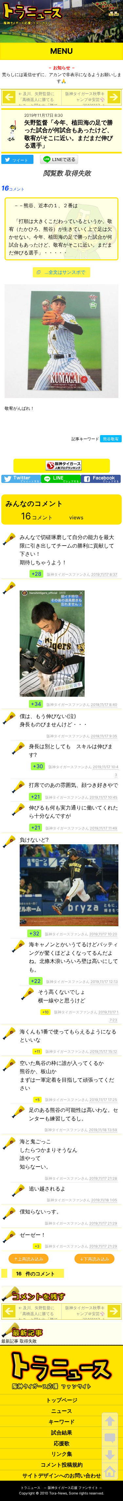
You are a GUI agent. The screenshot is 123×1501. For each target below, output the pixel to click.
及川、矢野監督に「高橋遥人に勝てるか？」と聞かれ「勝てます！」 (38, 102)
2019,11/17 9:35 (104, 736)
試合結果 (61, 1432)
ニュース (61, 1411)
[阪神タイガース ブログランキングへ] (64, 463)
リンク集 (61, 1454)
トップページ (61, 1400)
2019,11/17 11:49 (103, 828)
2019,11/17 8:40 (104, 704)
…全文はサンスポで (65, 272)
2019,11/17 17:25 (103, 1099)
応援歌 (62, 1443)
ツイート (20, 160)
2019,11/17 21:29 (103, 1223)
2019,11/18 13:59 (103, 1130)
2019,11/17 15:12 (103, 1051)
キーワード (62, 1421)
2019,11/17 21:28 (103, 1178)
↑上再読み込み (28, 1259)
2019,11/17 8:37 (104, 574)
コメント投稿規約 (62, 1464)
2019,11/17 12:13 (104, 981)
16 (13, 188)
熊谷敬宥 (111, 439)
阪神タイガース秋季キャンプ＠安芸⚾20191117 (85, 99)
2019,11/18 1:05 (104, 1200)
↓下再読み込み (94, 1259)
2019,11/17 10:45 (103, 797)
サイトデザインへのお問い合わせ (61, 1475)
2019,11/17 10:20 (103, 934)
